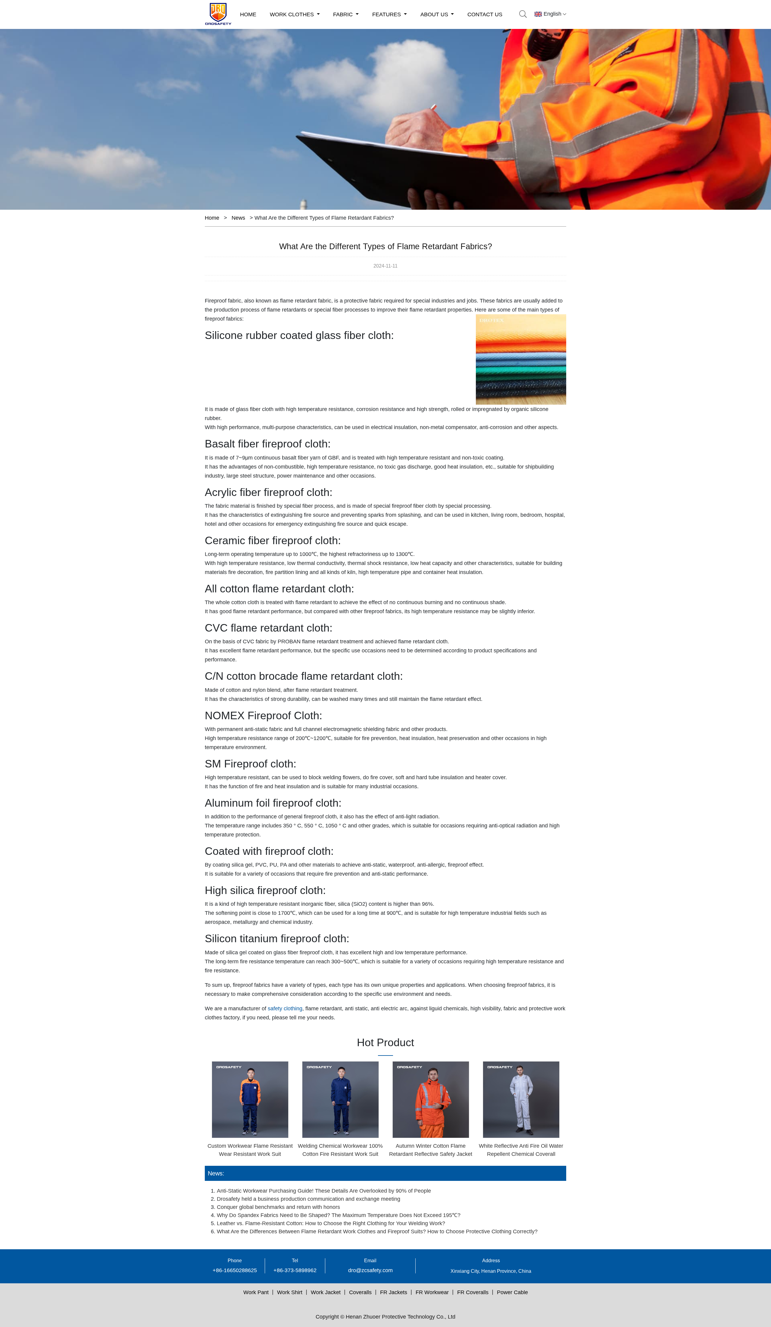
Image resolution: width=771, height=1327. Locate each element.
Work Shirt (289, 1292)
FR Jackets (393, 1292)
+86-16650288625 (235, 1270)
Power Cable (512, 1292)
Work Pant (256, 1292)
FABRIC (343, 14)
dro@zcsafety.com (370, 1270)
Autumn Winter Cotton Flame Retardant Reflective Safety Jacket (430, 1150)
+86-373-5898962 (295, 1270)
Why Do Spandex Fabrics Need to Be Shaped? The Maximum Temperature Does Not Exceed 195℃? (338, 1215)
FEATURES (387, 14)
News (238, 218)
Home (212, 218)
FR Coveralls (473, 1292)
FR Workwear (432, 1292)
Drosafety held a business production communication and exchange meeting (308, 1199)
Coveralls (360, 1292)
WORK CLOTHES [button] (292, 14)
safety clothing (285, 1008)
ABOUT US (435, 14)
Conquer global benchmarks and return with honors (278, 1207)
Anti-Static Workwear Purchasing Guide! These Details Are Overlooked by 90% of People (324, 1191)
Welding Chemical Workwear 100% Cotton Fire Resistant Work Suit (340, 1150)
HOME (248, 14)
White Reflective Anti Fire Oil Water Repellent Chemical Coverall (521, 1150)
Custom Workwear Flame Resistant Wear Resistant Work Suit (250, 1150)
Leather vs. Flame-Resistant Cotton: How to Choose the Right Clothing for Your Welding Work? (331, 1223)
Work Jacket (326, 1292)
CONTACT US (484, 14)
